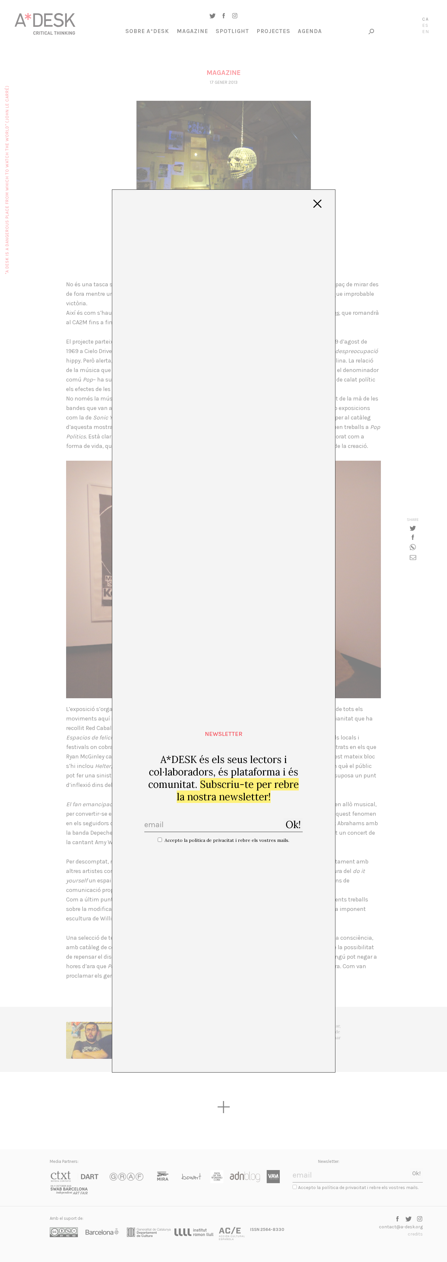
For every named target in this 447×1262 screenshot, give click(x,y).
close (317, 204)
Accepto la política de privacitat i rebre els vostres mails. (227, 840)
